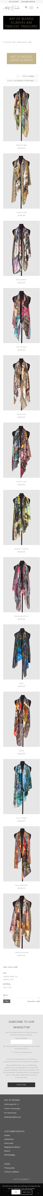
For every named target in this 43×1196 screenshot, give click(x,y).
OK (16, 1192)
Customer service (28, 2)
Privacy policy (9, 1168)
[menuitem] (14, 1)
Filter (6, 1001)
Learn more (27, 1192)
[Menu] (31, 7)
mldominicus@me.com (12, 1117)
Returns (7, 1151)
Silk (5, 987)
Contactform (9, 1139)
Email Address (21, 1038)
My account (14, 2)
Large (6, 979)
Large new (9, 976)
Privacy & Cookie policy (22, 1052)
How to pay (8, 1143)
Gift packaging (9, 1155)
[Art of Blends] (17, 7)
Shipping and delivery (12, 1147)
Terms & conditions (11, 1172)
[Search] (25, 7)
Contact (7, 1135)
